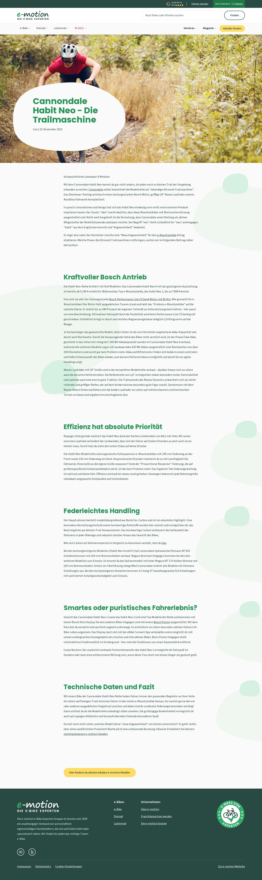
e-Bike (24, 28)
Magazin (208, 28)
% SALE (79, 28)
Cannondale (96, 190)
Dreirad (40, 28)
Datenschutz (43, 866)
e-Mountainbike (166, 235)
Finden (234, 15)
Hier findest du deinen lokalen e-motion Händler (99, 773)
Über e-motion (150, 809)
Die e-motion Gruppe (154, 823)
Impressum (24, 866)
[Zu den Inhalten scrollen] (131, 151)
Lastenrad (60, 28)
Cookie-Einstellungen (68, 866)
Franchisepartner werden (156, 816)
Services (189, 28)
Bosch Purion (162, 622)
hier (164, 543)
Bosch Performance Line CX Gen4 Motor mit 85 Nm (140, 299)
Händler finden (232, 28)
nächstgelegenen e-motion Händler (86, 734)
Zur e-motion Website (231, 866)
